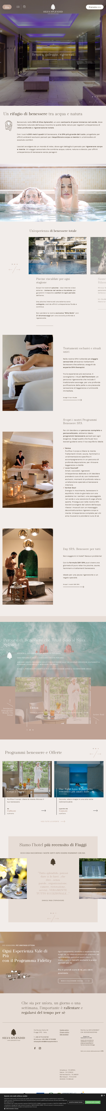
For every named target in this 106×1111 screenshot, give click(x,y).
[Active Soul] (96, 722)
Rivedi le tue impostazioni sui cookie (86, 1037)
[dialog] (53, 1102)
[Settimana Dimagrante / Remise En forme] (10, 701)
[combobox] (102, 1095)
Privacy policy (64, 1032)
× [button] (104, 1095)
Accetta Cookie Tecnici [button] (76, 1102)
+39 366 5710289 (49, 1039)
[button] (35, 1109)
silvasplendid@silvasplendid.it (46, 1041)
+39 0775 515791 (42, 1037)
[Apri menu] (7, 7)
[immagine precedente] (91, 102)
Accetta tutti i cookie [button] (92, 1102)
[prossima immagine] (98, 102)
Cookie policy (64, 1030)
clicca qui (34, 1107)
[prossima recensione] (57, 918)
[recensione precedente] (49, 918)
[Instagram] (40, 1048)
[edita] (102, 1051)
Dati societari (64, 1034)
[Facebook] (35, 1048)
